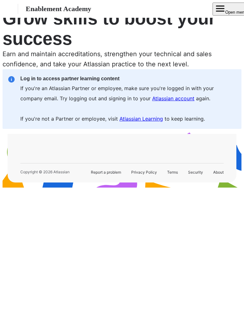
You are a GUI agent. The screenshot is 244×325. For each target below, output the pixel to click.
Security (195, 172)
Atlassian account (173, 98)
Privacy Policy (144, 172)
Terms (172, 172)
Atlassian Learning (141, 119)
